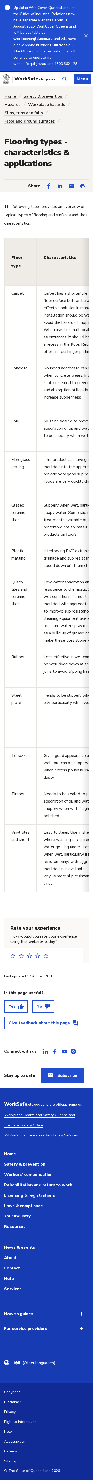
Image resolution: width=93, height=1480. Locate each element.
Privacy (10, 1411)
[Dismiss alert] (86, 35)
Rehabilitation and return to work (38, 1185)
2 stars (23, 955)
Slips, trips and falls (24, 113)
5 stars (47, 955)
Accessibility (14, 1441)
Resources (15, 1226)
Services (13, 1289)
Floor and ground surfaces (30, 121)
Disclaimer (12, 1402)
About (10, 1258)
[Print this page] (83, 186)
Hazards (13, 104)
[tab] (45, 1051)
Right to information (20, 1421)
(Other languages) (34, 1363)
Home (10, 96)
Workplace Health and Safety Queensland (40, 1115)
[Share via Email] (71, 186)
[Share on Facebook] (48, 186)
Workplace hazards (46, 104)
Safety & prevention (43, 96)
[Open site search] (64, 79)
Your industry (17, 1216)
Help (9, 1278)
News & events (19, 1247)
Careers (10, 1451)
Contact (12, 1268)
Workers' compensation (28, 1175)
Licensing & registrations (29, 1195)
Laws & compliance (23, 1206)
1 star (14, 955)
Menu (82, 79)
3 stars (31, 955)
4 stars (39, 955)
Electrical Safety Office (24, 1125)
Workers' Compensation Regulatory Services (41, 1135)
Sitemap (11, 1461)
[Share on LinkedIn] (60, 186)
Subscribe (67, 1075)
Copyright (12, 1392)
